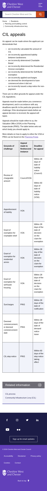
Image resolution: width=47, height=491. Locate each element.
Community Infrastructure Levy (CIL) (20, 398)
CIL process (10, 394)
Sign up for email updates (25, 439)
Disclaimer (22, 456)
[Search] (40, 14)
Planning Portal (31, 137)
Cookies (7, 463)
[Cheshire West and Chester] (12, 5)
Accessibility (8, 456)
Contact (18, 463)
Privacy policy (36, 456)
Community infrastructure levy (16, 26)
